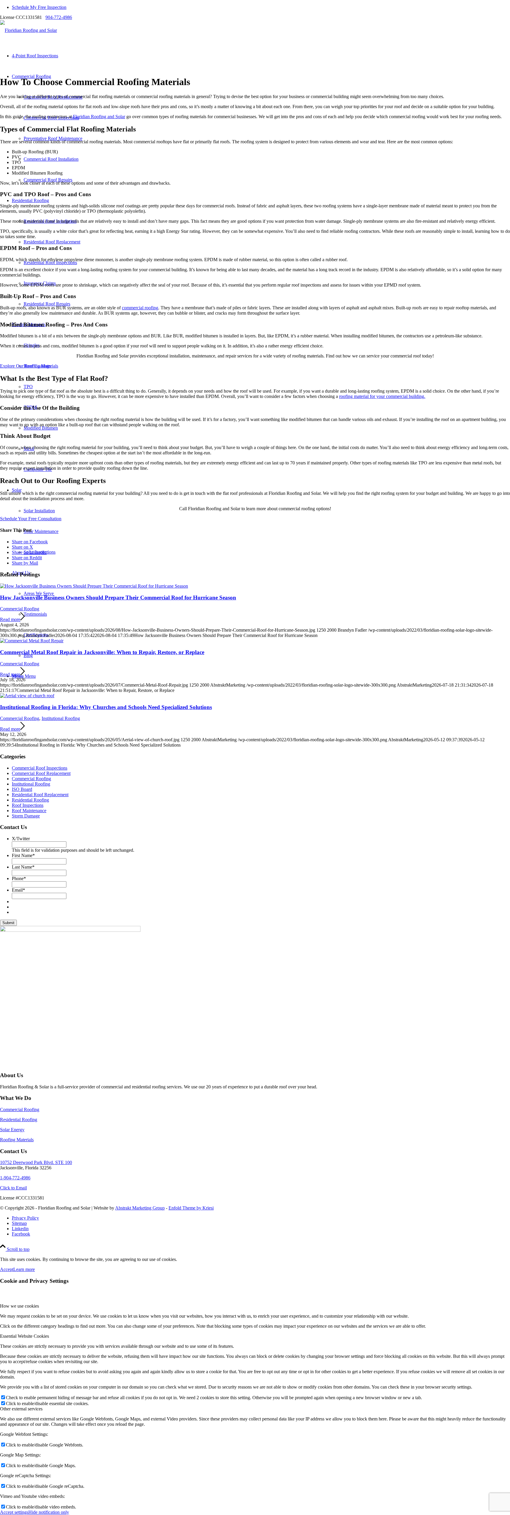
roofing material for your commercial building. (382, 396)
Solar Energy (12, 1129)
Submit (8, 923)
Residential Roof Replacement (40, 794)
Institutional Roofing (61, 718)
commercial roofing (140, 307)
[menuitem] (261, 7)
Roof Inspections (27, 805)
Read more (10, 619)
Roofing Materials (17, 1139)
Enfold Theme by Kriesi (191, 1207)
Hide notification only (48, 1512)
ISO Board (22, 789)
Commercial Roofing (19, 608)
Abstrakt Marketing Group (140, 1207)
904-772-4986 (58, 17)
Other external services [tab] (21, 1408)
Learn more (24, 1269)
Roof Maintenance (29, 810)
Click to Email (13, 1187)
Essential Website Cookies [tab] (24, 1336)
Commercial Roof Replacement (41, 773)
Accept (6, 1269)
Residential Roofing (30, 799)
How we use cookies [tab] (19, 1305)
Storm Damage (26, 815)
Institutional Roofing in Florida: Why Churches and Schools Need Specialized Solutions (106, 707)
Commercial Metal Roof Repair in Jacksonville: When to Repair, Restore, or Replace (102, 652)
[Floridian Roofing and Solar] (28, 30)
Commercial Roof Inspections (39, 767)
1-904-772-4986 (15, 1177)
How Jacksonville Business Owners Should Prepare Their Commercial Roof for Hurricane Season (118, 597)
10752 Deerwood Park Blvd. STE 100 (36, 1162)
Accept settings (14, 1512)
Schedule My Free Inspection (39, 7)
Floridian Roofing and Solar (99, 116)
